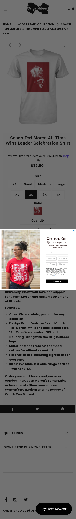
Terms (62, 275)
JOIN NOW (57, 281)
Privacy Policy (57, 275)
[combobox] (47, 264)
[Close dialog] (74, 231)
